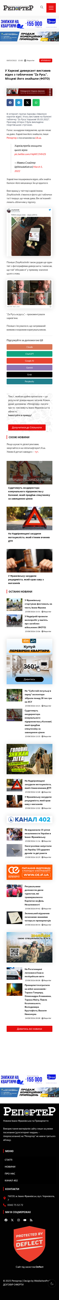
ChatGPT (29, 354)
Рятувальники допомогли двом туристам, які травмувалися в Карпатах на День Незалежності (34, 895)
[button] (10, 102)
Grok (29, 374)
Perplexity (29, 381)
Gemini (29, 367)
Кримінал (46, 60)
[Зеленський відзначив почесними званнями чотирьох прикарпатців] (14, 917)
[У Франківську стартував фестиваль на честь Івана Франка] (14, 604)
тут (36, 451)
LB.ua (38, 138)
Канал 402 (11, 1180)
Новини (10, 1166)
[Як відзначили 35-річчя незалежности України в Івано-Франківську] (14, 834)
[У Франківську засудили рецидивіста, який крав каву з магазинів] (14, 801)
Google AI (29, 361)
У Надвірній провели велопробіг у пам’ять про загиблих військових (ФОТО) (36, 621)
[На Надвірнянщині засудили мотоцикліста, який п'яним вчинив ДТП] (14, 785)
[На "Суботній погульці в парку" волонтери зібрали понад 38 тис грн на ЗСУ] (14, 695)
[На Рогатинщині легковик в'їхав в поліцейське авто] (14, 973)
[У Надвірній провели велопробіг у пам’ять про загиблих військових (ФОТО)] (14, 621)
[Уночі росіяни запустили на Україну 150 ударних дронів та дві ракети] (14, 850)
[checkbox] (52, 1283)
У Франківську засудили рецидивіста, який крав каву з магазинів (38, 800)
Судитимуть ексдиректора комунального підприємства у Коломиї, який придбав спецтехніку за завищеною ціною (38, 721)
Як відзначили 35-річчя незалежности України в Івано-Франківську (38, 833)
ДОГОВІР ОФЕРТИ (13, 1284)
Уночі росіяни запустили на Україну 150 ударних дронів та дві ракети (38, 849)
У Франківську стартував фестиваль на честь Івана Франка (38, 604)
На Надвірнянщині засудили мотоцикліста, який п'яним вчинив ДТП (38, 784)
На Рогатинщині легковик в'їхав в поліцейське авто (34, 973)
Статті (8, 1159)
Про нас (10, 1173)
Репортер (12, 138)
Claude (29, 347)
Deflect (39, 1267)
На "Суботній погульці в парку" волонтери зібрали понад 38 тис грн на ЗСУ (38, 696)
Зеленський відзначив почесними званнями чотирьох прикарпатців (38, 917)
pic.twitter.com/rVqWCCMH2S (30, 153)
